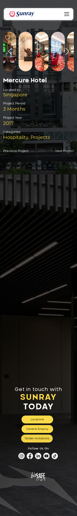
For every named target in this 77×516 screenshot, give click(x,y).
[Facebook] (30, 456)
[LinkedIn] (38, 456)
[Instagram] (22, 456)
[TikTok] (55, 456)
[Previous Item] (10, 51)
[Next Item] (67, 51)
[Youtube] (47, 456)
